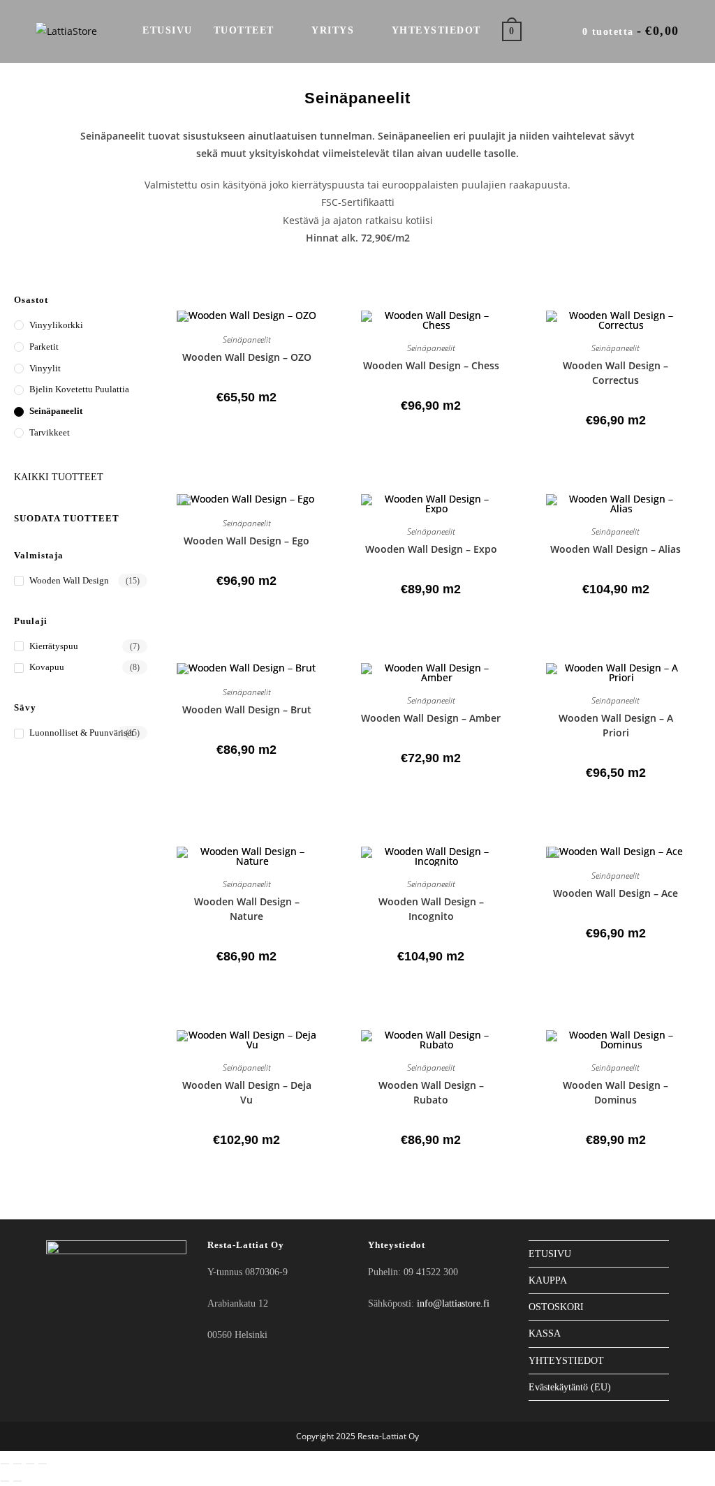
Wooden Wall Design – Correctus (615, 373)
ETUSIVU (550, 1254)
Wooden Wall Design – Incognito (431, 909)
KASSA (545, 1333)
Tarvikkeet (49, 432)
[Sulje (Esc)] (42, 1463)
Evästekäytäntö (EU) (570, 1387)
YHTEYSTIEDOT (566, 1360)
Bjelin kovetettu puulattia (79, 389)
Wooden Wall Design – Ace (615, 893)
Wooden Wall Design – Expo (431, 549)
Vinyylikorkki (56, 325)
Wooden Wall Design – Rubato (431, 1092)
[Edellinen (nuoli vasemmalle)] (5, 1481)
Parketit (44, 346)
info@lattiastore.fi (453, 1303)
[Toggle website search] (546, 30)
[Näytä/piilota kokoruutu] (17, 1463)
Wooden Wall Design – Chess (431, 365)
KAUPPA (548, 1280)
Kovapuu (46, 667)
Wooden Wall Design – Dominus (615, 1092)
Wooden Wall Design (69, 580)
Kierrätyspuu (53, 646)
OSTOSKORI (556, 1307)
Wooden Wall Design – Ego (246, 540)
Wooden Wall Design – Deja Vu (246, 1092)
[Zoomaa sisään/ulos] (5, 1463)
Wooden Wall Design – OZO (246, 357)
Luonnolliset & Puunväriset (81, 732)
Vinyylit (45, 368)
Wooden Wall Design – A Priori (616, 725)
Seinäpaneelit (55, 411)
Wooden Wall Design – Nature (247, 909)
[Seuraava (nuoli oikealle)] (17, 1481)
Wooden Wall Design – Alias (615, 549)
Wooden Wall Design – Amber (431, 718)
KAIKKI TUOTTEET (58, 477)
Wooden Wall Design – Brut (246, 709)
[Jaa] (30, 1463)
